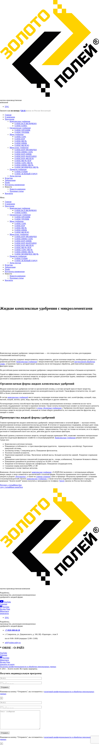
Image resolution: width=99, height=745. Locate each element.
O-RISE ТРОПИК (21, 132)
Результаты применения (15, 185)
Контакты (9, 193)
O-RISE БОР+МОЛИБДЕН (25, 150)
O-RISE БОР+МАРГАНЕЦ (25, 156)
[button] (49, 197)
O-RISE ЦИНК (20, 143)
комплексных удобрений (18, 397)
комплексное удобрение (42, 472)
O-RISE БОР (19, 139)
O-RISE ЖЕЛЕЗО (21, 145)
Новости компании (17, 189)
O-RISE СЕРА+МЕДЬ (23, 163)
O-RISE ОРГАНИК (22, 130)
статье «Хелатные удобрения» (49, 408)
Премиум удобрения (18, 169)
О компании (10, 117)
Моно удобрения (16, 134)
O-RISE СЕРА (20, 137)
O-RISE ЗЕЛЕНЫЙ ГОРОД (25, 174)
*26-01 (23, 111)
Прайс (7, 182)
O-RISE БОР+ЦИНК (23, 154)
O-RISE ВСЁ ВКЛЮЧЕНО (25, 124)
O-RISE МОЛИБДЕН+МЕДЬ (26, 167)
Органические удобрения (20, 128)
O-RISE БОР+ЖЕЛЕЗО (24, 158)
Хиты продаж (15, 176)
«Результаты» (20, 476)
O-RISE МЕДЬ (20, 141)
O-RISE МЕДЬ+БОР (22, 161)
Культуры (9, 178)
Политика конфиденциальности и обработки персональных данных (28, 667)
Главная (8, 115)
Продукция (9, 119)
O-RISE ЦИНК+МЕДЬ (23, 165)
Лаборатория (10, 180)
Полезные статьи (17, 191)
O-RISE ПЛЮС (20, 126)
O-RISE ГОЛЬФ (21, 172)
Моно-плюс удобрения (19, 148)
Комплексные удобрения (20, 121)
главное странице (43, 476)
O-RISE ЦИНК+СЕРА (23, 152)
